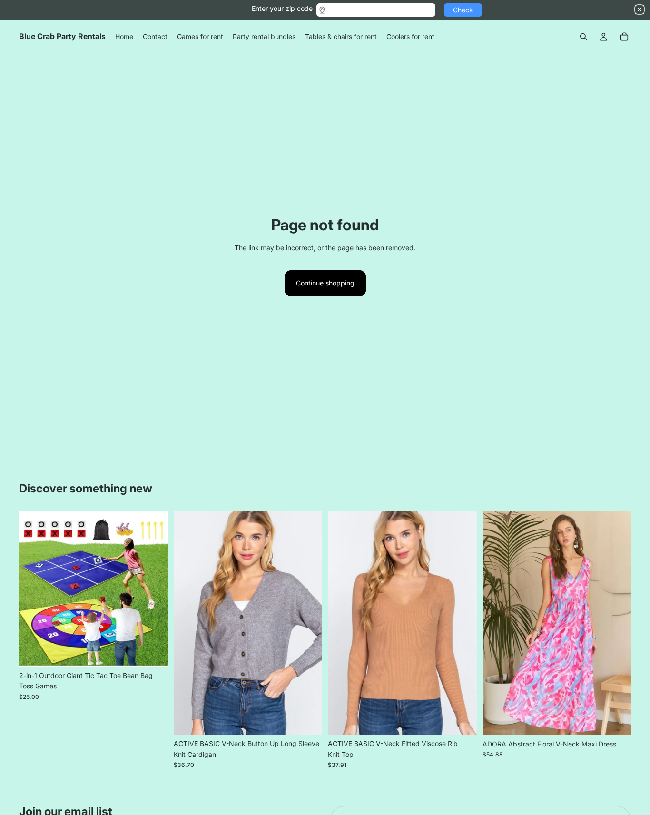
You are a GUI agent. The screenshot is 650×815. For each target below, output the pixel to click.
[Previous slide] (33, 589)
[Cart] (624, 36)
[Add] (153, 651)
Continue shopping (325, 283)
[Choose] (307, 720)
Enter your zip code (282, 8)
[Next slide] (153, 589)
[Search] (583, 36)
